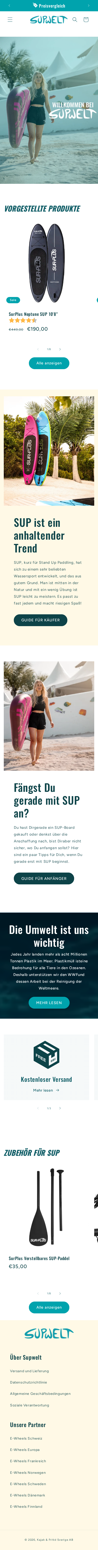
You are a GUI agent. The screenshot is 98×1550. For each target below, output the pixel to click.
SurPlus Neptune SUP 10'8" (33, 314)
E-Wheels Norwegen (28, 1473)
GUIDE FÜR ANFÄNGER (44, 878)
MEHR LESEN (49, 1002)
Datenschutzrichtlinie (28, 1382)
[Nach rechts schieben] (60, 349)
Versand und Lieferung (29, 1371)
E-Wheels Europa (25, 1450)
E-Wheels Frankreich (28, 1461)
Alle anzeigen (49, 363)
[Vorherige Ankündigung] (9, 5)
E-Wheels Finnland (26, 1506)
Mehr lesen (43, 1090)
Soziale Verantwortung (29, 1405)
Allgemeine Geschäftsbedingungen (40, 1394)
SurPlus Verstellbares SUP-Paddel (39, 1258)
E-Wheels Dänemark (27, 1495)
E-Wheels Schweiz (26, 1438)
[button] (10, 19)
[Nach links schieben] (37, 349)
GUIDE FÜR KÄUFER (40, 620)
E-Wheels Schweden (28, 1484)
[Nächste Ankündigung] (88, 5)
